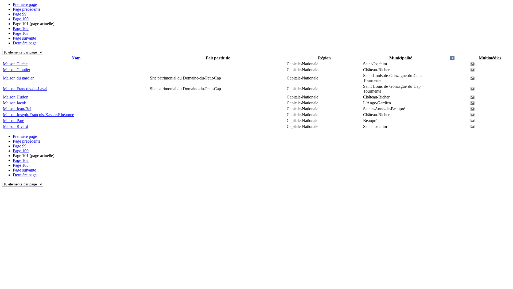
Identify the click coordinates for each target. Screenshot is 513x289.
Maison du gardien (18, 78)
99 (19, 14)
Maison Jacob (14, 103)
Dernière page (25, 43)
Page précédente (26, 9)
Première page (25, 4)
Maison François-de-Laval (25, 88)
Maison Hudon (15, 97)
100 (21, 19)
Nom (76, 58)
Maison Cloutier (16, 69)
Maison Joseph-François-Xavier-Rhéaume (38, 114)
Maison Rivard (15, 126)
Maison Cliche (15, 64)
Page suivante (24, 38)
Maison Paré (13, 120)
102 (21, 28)
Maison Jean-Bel (17, 109)
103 (21, 33)
